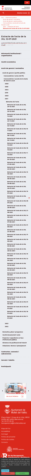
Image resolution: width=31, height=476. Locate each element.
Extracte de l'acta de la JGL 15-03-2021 (17, 274)
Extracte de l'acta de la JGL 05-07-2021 (17, 201)
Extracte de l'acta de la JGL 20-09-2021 (16, 168)
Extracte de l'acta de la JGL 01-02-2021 (17, 302)
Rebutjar (8, 473)
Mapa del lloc (6, 428)
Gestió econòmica (8, 62)
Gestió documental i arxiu (11, 335)
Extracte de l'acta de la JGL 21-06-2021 (17, 211)
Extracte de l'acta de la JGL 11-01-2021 (17, 317)
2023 (6, 323)
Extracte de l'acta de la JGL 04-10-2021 (16, 158)
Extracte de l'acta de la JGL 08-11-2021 (16, 134)
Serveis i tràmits (7, 360)
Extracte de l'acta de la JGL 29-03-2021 (16, 264)
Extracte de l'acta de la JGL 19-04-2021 (17, 254)
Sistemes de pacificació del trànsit (14, 343)
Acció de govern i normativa (11, 19)
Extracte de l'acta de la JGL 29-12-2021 (16, 105)
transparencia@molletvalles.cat (13, 423)
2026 (6, 83)
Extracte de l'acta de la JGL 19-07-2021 (17, 192)
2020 (6, 96)
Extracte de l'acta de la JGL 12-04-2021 (17, 259)
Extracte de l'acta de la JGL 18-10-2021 (17, 149)
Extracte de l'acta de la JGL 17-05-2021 (17, 235)
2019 (6, 93)
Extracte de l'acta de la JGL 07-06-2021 (16, 221)
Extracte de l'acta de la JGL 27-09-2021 (16, 163)
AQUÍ (8, 466)
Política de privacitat (8, 437)
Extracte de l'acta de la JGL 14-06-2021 (17, 216)
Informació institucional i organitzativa (11, 54)
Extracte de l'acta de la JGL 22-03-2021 (16, 269)
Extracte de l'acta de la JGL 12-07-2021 (16, 197)
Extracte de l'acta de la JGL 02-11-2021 (16, 139)
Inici (2, 17)
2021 (4, 26)
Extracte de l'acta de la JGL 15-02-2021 (17, 293)
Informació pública (11, 17)
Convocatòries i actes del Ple (14, 76)
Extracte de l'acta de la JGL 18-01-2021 (17, 312)
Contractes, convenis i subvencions (10, 353)
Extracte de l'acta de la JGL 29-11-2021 (16, 120)
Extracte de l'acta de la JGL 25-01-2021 (17, 307)
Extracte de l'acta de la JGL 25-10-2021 (17, 144)
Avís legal (4, 434)
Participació (6, 366)
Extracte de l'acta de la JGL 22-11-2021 (16, 125)
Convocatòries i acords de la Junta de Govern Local (16, 79)
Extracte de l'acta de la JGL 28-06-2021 (16, 206)
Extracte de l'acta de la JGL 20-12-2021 (16, 110)
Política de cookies (7, 439)
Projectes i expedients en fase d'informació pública (13, 339)
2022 (6, 326)
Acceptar (22, 473)
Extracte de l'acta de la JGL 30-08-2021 (16, 182)
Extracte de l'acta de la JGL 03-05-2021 (16, 245)
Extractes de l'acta (13, 26)
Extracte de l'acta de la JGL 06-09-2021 (16, 177)
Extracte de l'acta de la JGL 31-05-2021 (17, 226)
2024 (6, 89)
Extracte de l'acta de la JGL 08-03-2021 (16, 278)
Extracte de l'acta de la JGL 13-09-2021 (17, 173)
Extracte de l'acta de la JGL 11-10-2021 (17, 153)
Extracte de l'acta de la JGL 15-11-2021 (17, 129)
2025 (6, 86)
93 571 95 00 (9, 421)
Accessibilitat (5, 431)
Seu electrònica (12, 396)
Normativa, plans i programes (12, 332)
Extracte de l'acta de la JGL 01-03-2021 (17, 283)
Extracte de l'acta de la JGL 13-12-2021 (17, 115)
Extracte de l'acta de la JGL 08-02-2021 (16, 298)
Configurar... (5, 470)
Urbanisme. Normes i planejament (14, 346)
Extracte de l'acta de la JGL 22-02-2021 (16, 288)
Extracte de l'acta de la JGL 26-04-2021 (16, 250)
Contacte (4, 442)
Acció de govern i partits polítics (12, 21)
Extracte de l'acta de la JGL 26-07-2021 (16, 187)
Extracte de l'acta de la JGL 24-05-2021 (16, 230)
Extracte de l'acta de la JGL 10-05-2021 (17, 240)
